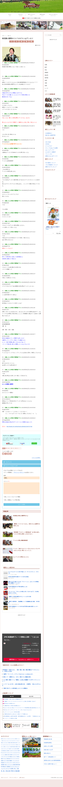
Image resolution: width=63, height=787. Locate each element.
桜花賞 (13, 448)
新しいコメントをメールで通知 (12, 496)
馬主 (46, 70)
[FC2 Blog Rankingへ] (34, 443)
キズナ (5, 760)
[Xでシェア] (11, 41)
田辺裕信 (2, 762)
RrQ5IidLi (6, 390)
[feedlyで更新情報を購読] (8, 454)
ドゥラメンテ (17, 740)
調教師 (46, 72)
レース (46, 88)
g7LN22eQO (7, 115)
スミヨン (7, 744)
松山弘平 (10, 748)
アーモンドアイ (8, 746)
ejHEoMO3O (7, 78)
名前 (5, 475)
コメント (6, 481)
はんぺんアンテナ (49, 150)
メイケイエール (10, 764)
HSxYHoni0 (6, 336)
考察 (46, 83)
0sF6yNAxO (7, 301)
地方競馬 (11, 754)
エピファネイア (4, 752)
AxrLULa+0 (6, 322)
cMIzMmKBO (7, 275)
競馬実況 (9, 742)
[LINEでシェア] (26, 41)
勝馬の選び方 (47, 753)
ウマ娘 (2, 750)
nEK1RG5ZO (7, 167)
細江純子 (16, 742)
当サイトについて (4, 777)
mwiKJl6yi (6, 150)
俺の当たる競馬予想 (50, 135)
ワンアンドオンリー (14, 766)
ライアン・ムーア (6, 748)
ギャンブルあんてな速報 (51, 148)
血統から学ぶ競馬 (48, 746)
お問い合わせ (21, 777)
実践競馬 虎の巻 (48, 739)
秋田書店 (47, 229)
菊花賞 (14, 764)
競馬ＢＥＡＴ (18, 448)
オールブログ (48, 146)
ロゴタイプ (14, 756)
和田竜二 (18, 756)
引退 (5, 764)
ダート (9, 744)
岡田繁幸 (2, 738)
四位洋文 (17, 744)
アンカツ (8, 740)
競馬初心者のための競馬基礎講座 (52, 760)
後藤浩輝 (16, 738)
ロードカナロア (15, 750)
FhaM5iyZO (6, 142)
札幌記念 (10, 756)
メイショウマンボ (16, 760)
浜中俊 (7, 760)
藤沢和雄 (14, 742)
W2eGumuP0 (7, 284)
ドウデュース (5, 740)
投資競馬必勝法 (48, 742)
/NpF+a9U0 (6, 214)
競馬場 (46, 77)
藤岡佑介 (6, 754)
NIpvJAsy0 (6, 265)
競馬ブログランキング (50, 166)
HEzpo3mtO (7, 254)
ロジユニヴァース (13, 740)
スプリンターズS (6, 756)
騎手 (46, 67)
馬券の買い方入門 (48, 749)
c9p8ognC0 (6, 127)
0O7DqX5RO (7, 382)
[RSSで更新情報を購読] (11, 454)
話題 (4, 448)
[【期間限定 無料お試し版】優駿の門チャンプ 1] (53, 216)
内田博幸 (2, 764)
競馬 (17, 764)
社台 (6, 750)
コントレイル (4, 744)
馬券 (46, 85)
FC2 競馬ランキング (50, 162)
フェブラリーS (15, 754)
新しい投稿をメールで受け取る (12, 500)
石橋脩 (2, 742)
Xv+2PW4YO (7, 399)
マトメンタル (48, 154)
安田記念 (4, 766)
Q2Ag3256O (7, 90)
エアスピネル (8, 738)
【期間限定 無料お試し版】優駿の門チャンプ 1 (53, 227)
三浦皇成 (8, 766)
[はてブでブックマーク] (21, 41)
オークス (8, 752)
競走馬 (46, 75)
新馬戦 (2, 760)
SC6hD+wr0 (7, 223)
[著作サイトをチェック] (3, 454)
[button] (31, 41)
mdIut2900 (6, 64)
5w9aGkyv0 (6, 192)
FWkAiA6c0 (6, 292)
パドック (3, 754)
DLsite (58, 233)
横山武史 (14, 746)
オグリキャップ (5, 738)
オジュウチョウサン (5, 742)
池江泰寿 (11, 746)
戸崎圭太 (12, 771)
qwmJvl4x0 (6, 409)
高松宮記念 (8, 758)
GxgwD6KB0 (7, 420)
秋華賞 (11, 742)
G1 (11, 758)
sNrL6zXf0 (6, 371)
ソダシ (11, 752)
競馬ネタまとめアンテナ (51, 156)
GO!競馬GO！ (48, 133)
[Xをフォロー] (6, 454)
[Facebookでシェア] (16, 41)
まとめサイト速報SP (50, 152)
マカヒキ (5, 758)
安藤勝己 (8, 448)
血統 (46, 80)
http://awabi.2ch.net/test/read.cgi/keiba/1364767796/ (19, 426)
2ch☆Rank (48, 142)
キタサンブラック (16, 762)
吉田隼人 (5, 746)
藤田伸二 (17, 746)
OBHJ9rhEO (7, 359)
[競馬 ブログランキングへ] (9, 443)
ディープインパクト (8, 762)
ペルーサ (10, 740)
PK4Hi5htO (6, 177)
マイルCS (10, 750)
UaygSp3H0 (7, 350)
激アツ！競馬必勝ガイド (50, 757)
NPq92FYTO (7, 246)
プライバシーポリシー (19, 472)
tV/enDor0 (6, 103)
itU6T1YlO (6, 309)
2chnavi (47, 144)
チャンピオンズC (15, 752)
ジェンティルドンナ (5, 768)
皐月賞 (17, 771)
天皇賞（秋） (13, 768)
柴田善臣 (18, 748)
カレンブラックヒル (12, 738)
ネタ (46, 90)
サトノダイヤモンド (13, 744)
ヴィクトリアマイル (15, 758)
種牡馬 (2, 758)
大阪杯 (8, 750)
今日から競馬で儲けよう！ (50, 764)
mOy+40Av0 (7, 233)
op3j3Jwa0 (6, 202)
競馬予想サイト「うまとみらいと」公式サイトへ (21, 659)
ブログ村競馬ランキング (51, 164)
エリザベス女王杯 (14, 748)
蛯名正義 (8, 771)
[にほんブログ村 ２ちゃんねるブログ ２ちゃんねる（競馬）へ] (22, 443)
